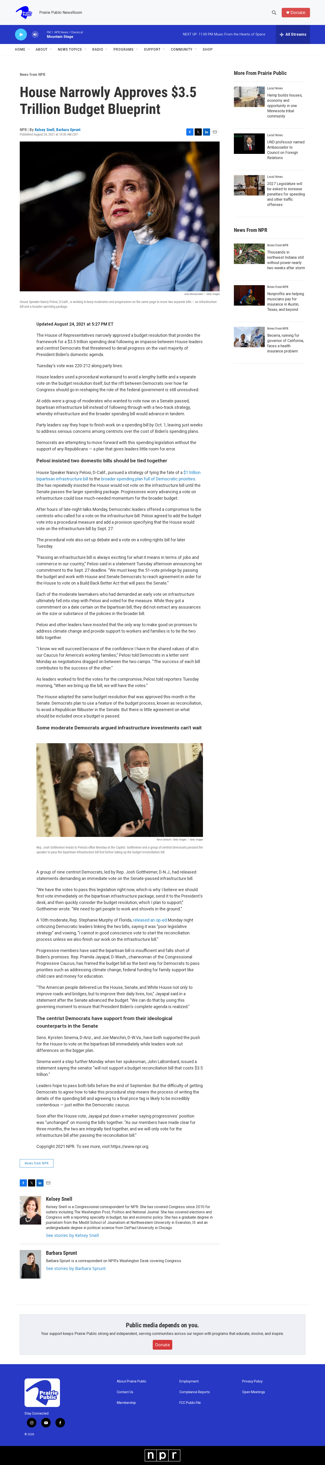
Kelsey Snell (44, 129)
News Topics (70, 49)
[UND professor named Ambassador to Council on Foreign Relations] (249, 143)
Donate (298, 12)
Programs (123, 49)
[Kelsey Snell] (30, 1210)
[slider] (43, 34)
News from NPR (32, 74)
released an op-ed (150, 920)
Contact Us (125, 1392)
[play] (21, 34)
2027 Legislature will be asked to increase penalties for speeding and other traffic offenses (286, 194)
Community (181, 49)
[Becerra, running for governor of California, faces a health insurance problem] (249, 337)
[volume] (35, 34)
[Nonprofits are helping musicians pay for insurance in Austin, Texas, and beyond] (249, 295)
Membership (126, 1403)
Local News (275, 88)
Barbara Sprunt (68, 129)
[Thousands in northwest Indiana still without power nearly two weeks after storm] (249, 254)
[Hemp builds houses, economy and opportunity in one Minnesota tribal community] (249, 97)
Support (152, 49)
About (42, 49)
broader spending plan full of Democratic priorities (148, 478)
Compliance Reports (194, 1392)
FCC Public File (190, 1403)
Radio (97, 49)
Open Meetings (253, 1392)
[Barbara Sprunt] (30, 1264)
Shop (208, 49)
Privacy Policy (252, 1381)
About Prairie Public (131, 1381)
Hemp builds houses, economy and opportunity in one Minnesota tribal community (284, 105)
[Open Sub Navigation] (29, 49)
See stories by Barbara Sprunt (76, 1268)
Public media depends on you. (162, 1325)
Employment (189, 1381)
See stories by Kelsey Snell (72, 1235)
